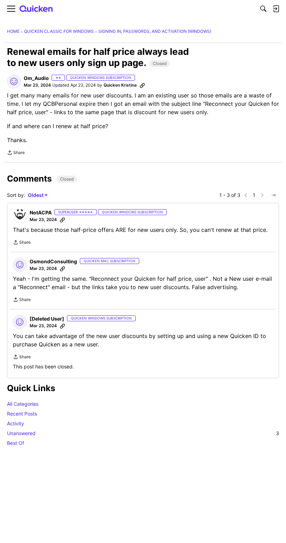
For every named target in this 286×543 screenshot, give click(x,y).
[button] (14, 81)
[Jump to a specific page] (273, 195)
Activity (15, 423)
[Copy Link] (142, 85)
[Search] (263, 8)
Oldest (36, 195)
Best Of (15, 443)
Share (16, 153)
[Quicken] (36, 9)
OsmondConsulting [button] (53, 261)
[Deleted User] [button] (47, 319)
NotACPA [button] (41, 212)
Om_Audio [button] (36, 78)
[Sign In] (276, 8)
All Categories (22, 404)
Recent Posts (22, 414)
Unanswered (143, 433)
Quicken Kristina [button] (120, 85)
